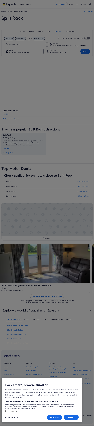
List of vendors (11, 411)
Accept (71, 417)
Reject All (54, 417)
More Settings (11, 417)
